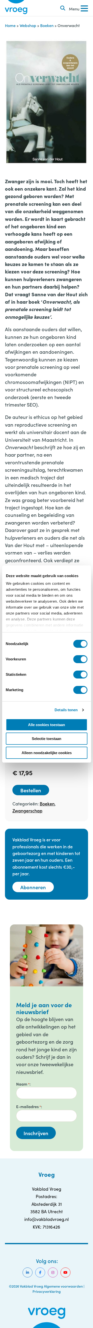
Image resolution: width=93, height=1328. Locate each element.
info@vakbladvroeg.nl (46, 1219)
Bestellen (30, 790)
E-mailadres (28, 1106)
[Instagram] (53, 1272)
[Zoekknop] (62, 8)
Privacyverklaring (46, 1291)
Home (10, 25)
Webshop (28, 25)
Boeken (47, 25)
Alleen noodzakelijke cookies (47, 753)
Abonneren (33, 887)
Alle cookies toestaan (46, 725)
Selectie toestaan (46, 739)
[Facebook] (40, 1272)
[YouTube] (65, 1272)
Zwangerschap (27, 810)
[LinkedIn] (27, 1272)
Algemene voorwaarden (63, 1286)
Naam (23, 1084)
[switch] (80, 659)
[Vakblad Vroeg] (16, 8)
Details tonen (66, 710)
